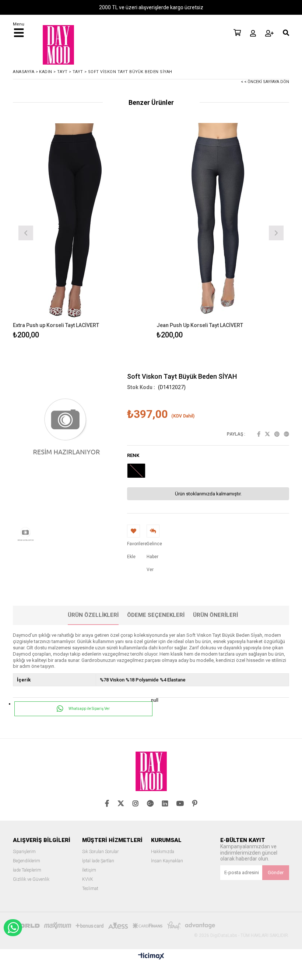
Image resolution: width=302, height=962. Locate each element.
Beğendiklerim (26, 861)
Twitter (267, 434)
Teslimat (90, 888)
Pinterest (277, 434)
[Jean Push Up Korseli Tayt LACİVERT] (223, 222)
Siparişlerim (24, 851)
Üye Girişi (253, 33)
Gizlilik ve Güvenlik (31, 879)
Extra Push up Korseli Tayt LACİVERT (56, 325)
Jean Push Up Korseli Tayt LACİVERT (200, 325)
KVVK (87, 879)
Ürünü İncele (112, 232)
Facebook (258, 434)
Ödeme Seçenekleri (156, 615)
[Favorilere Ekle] (79, 232)
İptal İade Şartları (98, 861)
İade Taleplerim (27, 870)
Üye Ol (269, 33)
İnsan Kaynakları (167, 861)
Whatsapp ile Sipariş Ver (89, 709)
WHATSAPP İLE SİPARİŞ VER (13, 927)
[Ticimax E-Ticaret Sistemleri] (151, 956)
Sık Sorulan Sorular (100, 851)
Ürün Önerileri (215, 615)
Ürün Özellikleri (93, 615)
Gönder (276, 872)
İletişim (89, 870)
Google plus (286, 434)
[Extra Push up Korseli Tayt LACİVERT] (79, 222)
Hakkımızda (162, 851)
